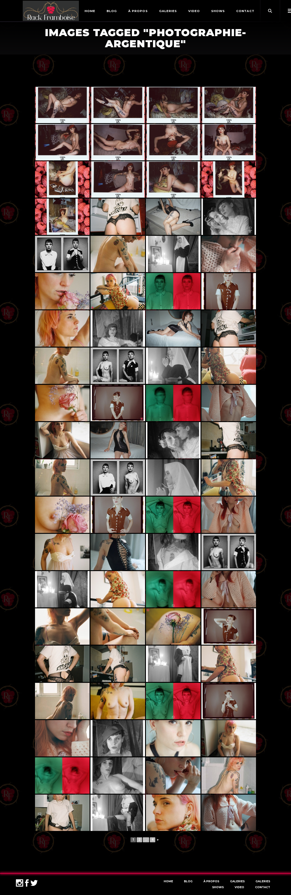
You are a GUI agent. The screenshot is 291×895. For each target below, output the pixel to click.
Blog (188, 881)
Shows (218, 887)
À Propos (211, 881)
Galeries (237, 881)
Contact (262, 887)
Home (168, 881)
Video (239, 887)
